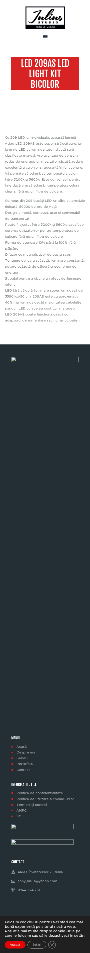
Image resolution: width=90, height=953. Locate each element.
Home (28, 94)
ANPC (21, 810)
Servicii (22, 758)
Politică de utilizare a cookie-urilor (45, 799)
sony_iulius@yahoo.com (37, 881)
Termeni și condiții (31, 805)
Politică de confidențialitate (39, 793)
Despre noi (25, 752)
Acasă (21, 746)
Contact (23, 770)
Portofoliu (24, 764)
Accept (15, 945)
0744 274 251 (29, 890)
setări (79, 935)
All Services (47, 94)
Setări (36, 945)
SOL (20, 816)
